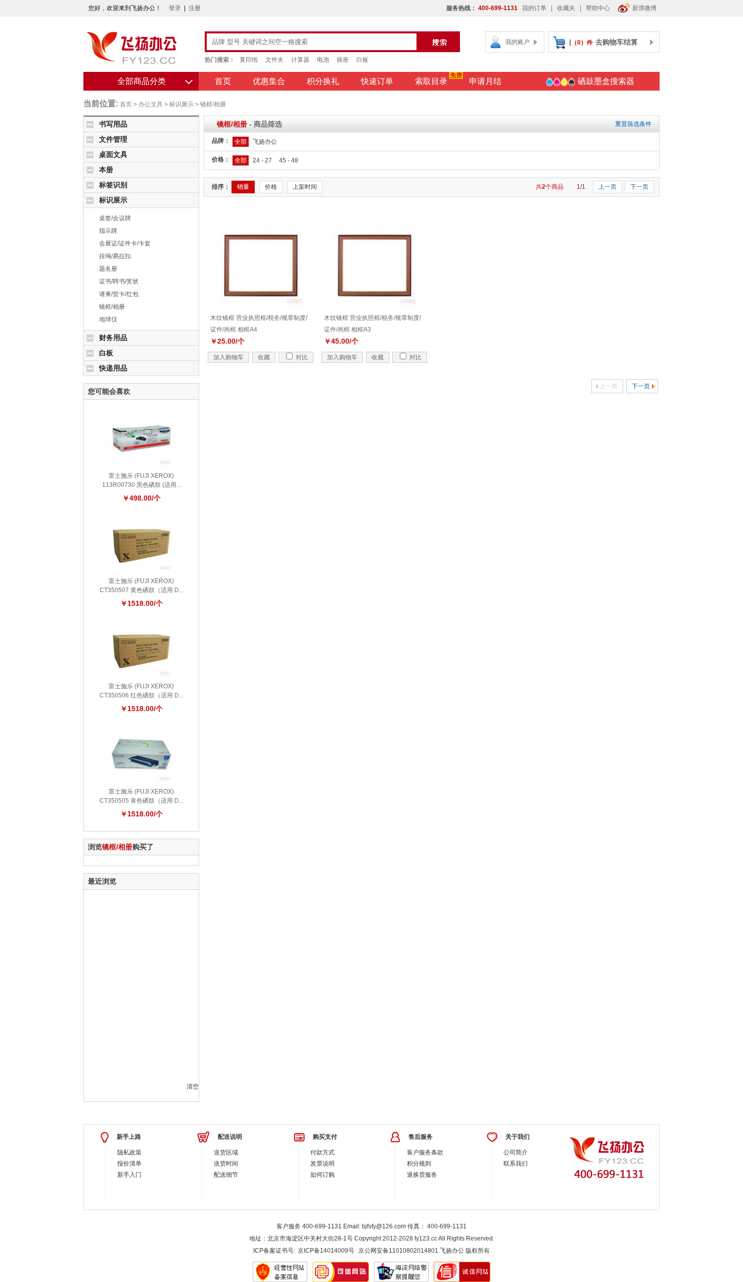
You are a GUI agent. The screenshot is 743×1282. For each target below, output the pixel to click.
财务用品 (113, 338)
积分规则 (419, 1163)
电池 (323, 59)
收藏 (264, 357)
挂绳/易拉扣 (115, 256)
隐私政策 (129, 1152)
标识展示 (181, 104)
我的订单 (534, 8)
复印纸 (249, 59)
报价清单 (129, 1163)
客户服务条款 (425, 1152)
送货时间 (226, 1163)
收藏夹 (566, 8)
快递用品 (113, 368)
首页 (223, 81)
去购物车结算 (616, 42)
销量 (243, 186)
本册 (106, 170)
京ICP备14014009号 (326, 1250)
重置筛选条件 (633, 124)
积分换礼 (323, 81)
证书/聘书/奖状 (118, 281)
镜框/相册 (213, 104)
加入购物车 (228, 357)
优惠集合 (269, 81)
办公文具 (150, 104)
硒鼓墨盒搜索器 (605, 81)
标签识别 (113, 185)
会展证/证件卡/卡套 (125, 243)
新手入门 (129, 1174)
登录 (175, 8)
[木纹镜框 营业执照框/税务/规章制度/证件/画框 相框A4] (260, 265)
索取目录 (431, 81)
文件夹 (274, 59)
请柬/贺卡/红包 (118, 294)
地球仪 (108, 319)
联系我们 (515, 1163)
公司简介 (515, 1152)
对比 (301, 357)
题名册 (108, 268)
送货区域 (226, 1152)
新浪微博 (644, 8)
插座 (343, 59)
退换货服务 (422, 1174)
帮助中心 (598, 8)
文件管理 (113, 139)
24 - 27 (262, 160)
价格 (271, 186)
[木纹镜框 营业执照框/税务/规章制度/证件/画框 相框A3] (374, 265)
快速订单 (377, 81)
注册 (195, 8)
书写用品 (113, 124)
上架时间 (305, 186)
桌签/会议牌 (115, 218)
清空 (193, 1086)
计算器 (300, 59)
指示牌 (108, 230)
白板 (362, 59)
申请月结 (485, 81)
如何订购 (322, 1174)
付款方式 (322, 1152)
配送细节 (226, 1174)
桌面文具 (113, 154)
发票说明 (322, 1163)
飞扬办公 (265, 141)
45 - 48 (288, 160)
